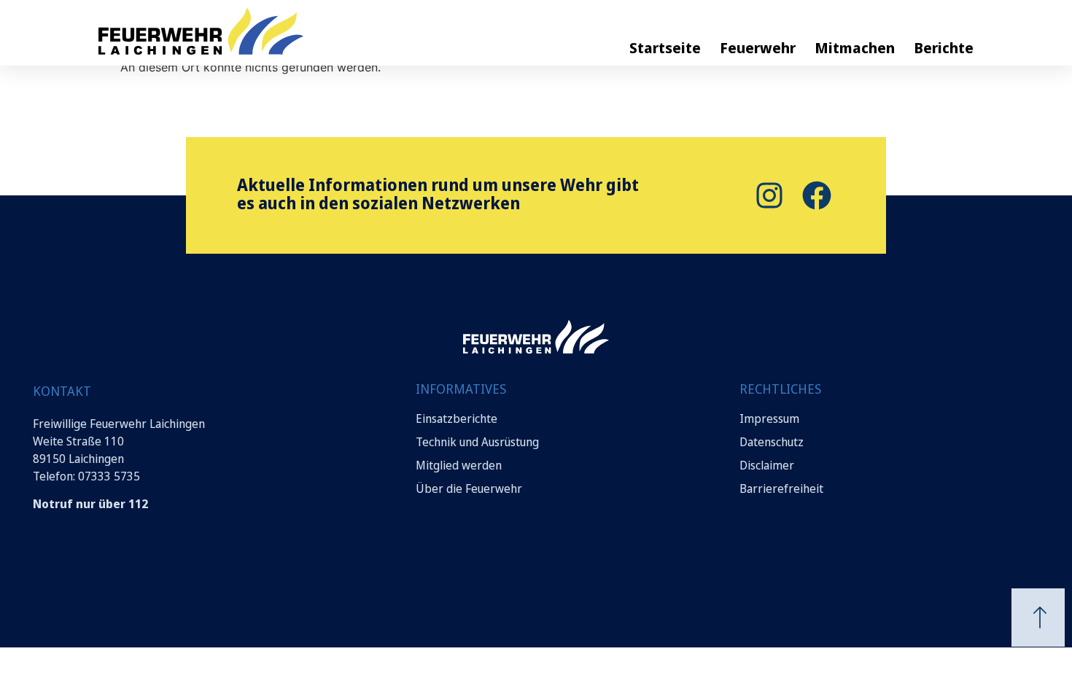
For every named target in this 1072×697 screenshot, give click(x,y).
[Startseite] (251, 31)
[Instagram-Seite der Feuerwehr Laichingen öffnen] (767, 195)
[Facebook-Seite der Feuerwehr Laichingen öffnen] (815, 195)
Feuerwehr (758, 48)
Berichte (944, 48)
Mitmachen (855, 48)
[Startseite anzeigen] (536, 337)
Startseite (665, 48)
